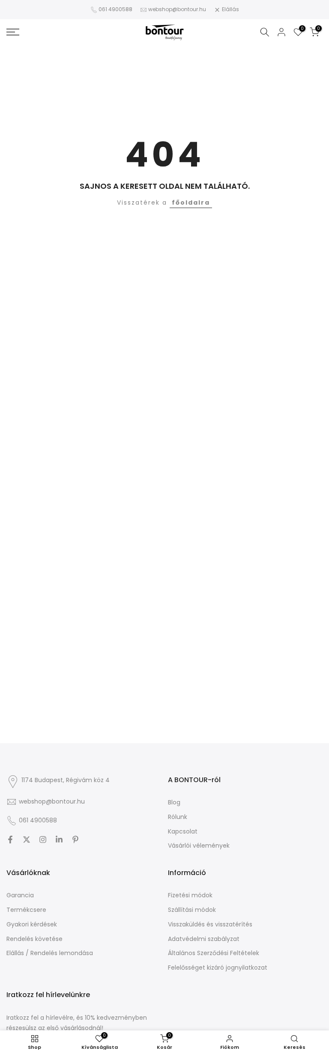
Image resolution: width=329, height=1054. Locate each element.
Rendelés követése (34, 939)
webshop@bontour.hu (177, 9)
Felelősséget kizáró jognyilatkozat (217, 968)
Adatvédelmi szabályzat (203, 939)
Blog (174, 802)
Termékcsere (26, 910)
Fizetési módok (190, 895)
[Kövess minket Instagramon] (43, 839)
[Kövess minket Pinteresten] (75, 839)
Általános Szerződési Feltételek (213, 953)
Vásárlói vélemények (199, 846)
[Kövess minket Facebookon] (10, 839)
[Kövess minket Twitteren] (26, 839)
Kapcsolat (182, 832)
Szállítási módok (192, 910)
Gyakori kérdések (31, 924)
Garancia (20, 895)
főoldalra (191, 202)
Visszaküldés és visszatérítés (210, 924)
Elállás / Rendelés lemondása (49, 953)
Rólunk (177, 817)
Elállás (230, 9)
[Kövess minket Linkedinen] (59, 839)
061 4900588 (115, 9)
